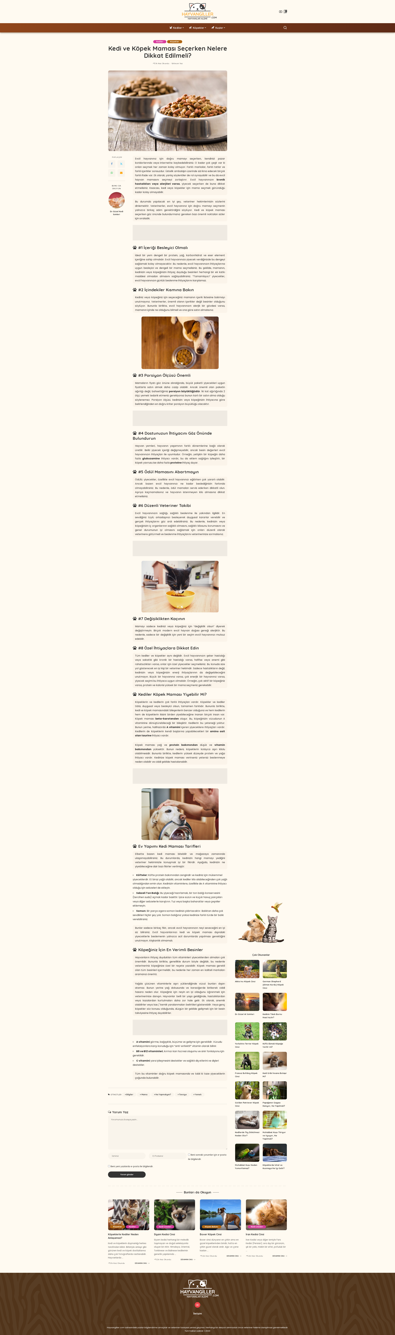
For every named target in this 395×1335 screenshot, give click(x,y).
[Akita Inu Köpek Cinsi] (247, 969)
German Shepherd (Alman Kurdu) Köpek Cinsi (273, 984)
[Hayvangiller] (197, 11)
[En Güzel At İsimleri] (247, 1002)
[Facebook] (111, 164)
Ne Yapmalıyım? (163, 1094)
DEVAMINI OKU (141, 1263)
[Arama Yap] (285, 27)
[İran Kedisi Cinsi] (266, 1214)
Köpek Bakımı (211, 1227)
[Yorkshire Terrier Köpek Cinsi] (247, 1031)
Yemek (198, 1094)
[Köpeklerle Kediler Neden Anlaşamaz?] (128, 1214)
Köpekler (174, 41)
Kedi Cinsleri (165, 1227)
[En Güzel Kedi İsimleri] (116, 200)
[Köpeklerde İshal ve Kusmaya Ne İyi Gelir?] (275, 1153)
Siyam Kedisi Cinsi (164, 1234)
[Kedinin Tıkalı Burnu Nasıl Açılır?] (275, 1002)
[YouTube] (280, 11)
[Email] (121, 172)
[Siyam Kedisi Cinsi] (174, 1214)
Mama (144, 1094)
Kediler (159, 41)
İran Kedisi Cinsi (255, 1234)
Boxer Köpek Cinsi (211, 1234)
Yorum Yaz (178, 63)
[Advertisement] (180, 232)
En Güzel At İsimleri (244, 1014)
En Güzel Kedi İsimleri (116, 213)
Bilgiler (129, 1094)
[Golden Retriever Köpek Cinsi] (247, 1090)
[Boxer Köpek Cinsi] (220, 1214)
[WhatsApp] (111, 172)
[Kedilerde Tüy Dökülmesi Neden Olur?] (247, 1120)
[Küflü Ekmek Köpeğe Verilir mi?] (275, 1031)
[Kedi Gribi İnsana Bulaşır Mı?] (275, 1061)
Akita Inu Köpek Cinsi (245, 981)
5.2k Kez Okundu (163, 1259)
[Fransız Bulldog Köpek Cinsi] (247, 1061)
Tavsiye (183, 1094)
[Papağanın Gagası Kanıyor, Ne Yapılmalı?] (275, 1090)
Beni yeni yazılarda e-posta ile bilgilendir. (132, 1166)
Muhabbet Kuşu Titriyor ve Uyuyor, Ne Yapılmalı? (274, 1135)
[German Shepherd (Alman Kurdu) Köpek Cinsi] (275, 969)
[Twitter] (121, 164)
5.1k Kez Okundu (161, 63)
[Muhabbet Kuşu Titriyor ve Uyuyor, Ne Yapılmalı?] (275, 1120)
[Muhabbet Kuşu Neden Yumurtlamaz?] (247, 1153)
